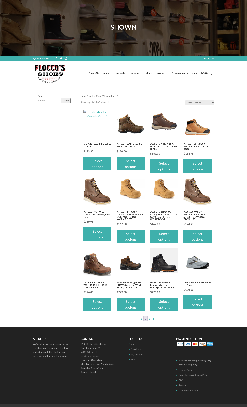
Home (84, 96)
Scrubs (160, 73)
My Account (137, 354)
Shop (106, 73)
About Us (94, 73)
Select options (97, 164)
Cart (133, 343)
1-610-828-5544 (43, 58)
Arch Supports (180, 73)
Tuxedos (134, 73)
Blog (194, 73)
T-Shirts (148, 73)
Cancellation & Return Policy (194, 375)
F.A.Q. (204, 73)
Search (65, 100)
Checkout (136, 349)
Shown (106, 96)
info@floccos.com (90, 355)
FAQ (181, 380)
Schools (120, 73)
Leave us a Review (188, 390)
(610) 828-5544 (89, 352)
